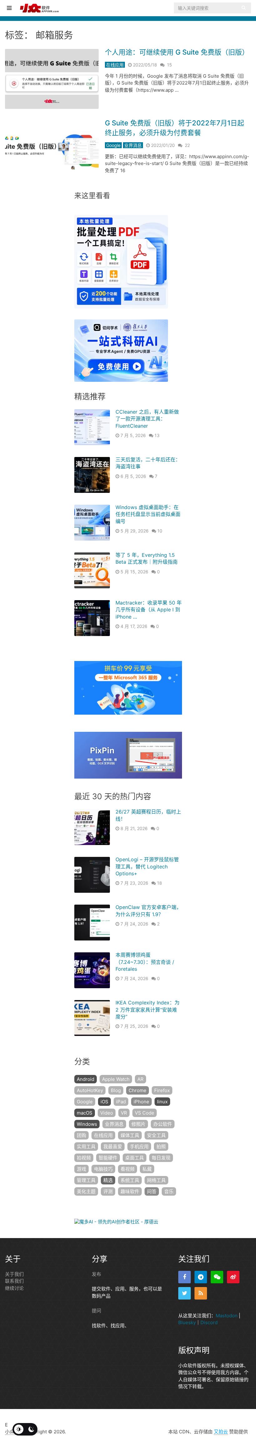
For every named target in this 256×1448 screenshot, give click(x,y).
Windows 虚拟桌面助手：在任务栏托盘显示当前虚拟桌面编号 (148, 514)
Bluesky (187, 1322)
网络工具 (156, 1180)
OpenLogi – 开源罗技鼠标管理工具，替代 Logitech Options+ (147, 866)
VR (124, 1113)
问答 (151, 1191)
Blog (116, 1090)
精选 (108, 1180)
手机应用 (139, 1146)
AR (140, 1079)
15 (169, 64)
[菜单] (10, 8)
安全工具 (156, 1135)
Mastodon (227, 1316)
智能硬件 (108, 1158)
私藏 (147, 1169)
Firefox (162, 1090)
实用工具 (86, 1146)
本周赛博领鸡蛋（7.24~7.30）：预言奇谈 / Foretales (145, 962)
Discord (209, 1322)
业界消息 (133, 145)
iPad (121, 1102)
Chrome (137, 1090)
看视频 (128, 1169)
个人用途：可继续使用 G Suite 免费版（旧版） (177, 52)
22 (187, 145)
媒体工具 (130, 1135)
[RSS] (200, 1293)
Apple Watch (116, 1079)
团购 (81, 1135)
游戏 (81, 1169)
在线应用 (115, 64)
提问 (96, 1311)
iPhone (141, 1102)
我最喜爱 (112, 1146)
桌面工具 (134, 1158)
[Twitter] (184, 1293)
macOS (84, 1113)
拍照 (161, 1146)
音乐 (169, 1191)
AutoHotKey (90, 1090)
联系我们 (14, 1281)
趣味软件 (130, 1191)
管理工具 (86, 1180)
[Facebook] (184, 1277)
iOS (104, 1102)
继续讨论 (14, 1288)
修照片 (138, 1124)
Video (106, 1113)
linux (162, 1102)
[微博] (233, 1277)
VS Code (144, 1113)
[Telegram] (200, 1277)
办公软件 (162, 1124)
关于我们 (14, 1274)
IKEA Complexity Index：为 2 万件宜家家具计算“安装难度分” (148, 1009)
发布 (96, 1274)
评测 (108, 1191)
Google (113, 145)
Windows (87, 1124)
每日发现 (161, 1158)
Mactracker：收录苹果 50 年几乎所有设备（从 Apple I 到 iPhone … (149, 610)
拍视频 (84, 1158)
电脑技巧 (103, 1169)
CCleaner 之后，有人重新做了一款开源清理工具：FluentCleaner (147, 419)
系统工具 (130, 1180)
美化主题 (86, 1191)
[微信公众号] (217, 1277)
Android (85, 1079)
